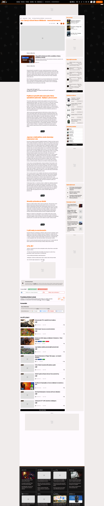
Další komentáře (75, 91)
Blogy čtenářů (25, 18)
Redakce (38, 62)
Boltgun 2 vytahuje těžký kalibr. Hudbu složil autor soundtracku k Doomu (43, 489)
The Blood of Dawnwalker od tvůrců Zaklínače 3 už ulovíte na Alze (49, 383)
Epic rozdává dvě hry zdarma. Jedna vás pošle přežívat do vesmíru (43, 480)
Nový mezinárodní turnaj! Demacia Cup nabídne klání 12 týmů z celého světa (72, 223)
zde (40, 299)
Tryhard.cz (69, 225)
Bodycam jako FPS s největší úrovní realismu (45, 320)
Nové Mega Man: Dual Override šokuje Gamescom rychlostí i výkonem (27, 487)
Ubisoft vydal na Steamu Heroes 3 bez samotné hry (47, 374)
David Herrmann (38, 369)
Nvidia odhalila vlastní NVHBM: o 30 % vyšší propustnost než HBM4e (72, 211)
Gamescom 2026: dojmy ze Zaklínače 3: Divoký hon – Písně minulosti (48, 338)
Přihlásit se (99, 1)
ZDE (43, 259)
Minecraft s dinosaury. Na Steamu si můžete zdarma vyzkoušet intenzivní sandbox (44, 484)
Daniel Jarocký (38, 343)
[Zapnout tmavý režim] (94, 2)
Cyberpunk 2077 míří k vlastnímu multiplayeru (45, 401)
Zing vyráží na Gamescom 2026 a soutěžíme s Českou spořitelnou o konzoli (48, 56)
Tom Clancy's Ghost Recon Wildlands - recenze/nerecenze (42, 18)
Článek (30, 18)
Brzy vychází (69, 17)
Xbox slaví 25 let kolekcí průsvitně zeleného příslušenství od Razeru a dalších (59, 484)
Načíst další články (42, 410)
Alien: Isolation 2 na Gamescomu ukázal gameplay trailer (75, 487)
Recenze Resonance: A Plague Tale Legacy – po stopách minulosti (48, 356)
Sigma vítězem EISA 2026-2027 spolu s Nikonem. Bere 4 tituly (74, 504)
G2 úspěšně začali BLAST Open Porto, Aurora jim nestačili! (72, 217)
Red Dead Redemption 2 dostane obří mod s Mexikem (47, 392)
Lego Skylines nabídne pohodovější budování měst (47, 347)
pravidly (35, 283)
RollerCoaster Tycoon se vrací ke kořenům (45, 329)
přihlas (37, 308)
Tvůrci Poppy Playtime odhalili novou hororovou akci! (72, 206)
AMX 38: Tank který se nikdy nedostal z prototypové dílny (72, 229)
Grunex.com (69, 208)
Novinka (22, 320)
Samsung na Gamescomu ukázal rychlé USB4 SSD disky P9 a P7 (59, 488)
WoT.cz (68, 231)
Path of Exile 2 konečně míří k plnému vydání (45, 365)
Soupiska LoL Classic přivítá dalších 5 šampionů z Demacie (28, 504)
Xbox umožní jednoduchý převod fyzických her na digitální (75, 484)
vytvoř (49, 308)
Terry (37, 361)
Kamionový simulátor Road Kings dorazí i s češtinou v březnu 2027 (75, 480)
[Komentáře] (57, 23)
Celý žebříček (74, 144)
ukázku (48, 299)
